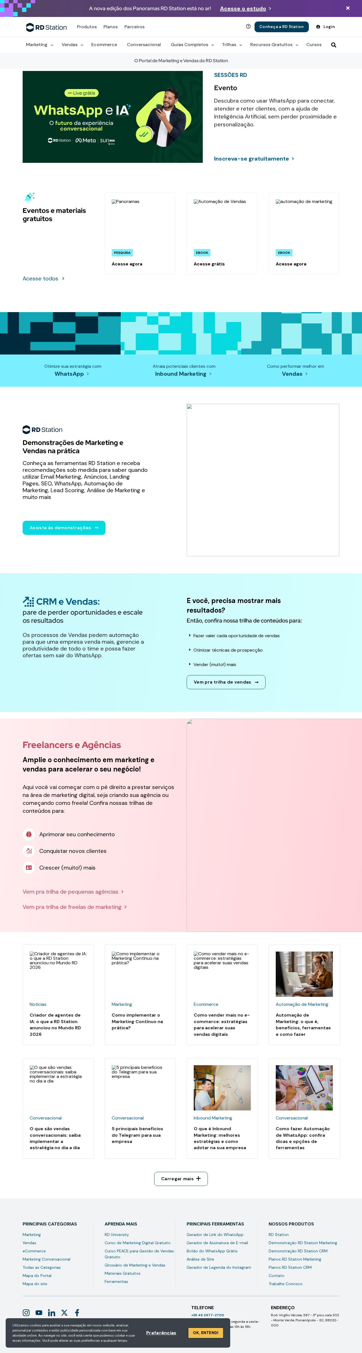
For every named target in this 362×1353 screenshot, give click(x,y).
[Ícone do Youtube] (38, 1312)
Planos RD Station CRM (290, 1267)
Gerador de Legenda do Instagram (219, 1267)
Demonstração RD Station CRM (298, 1250)
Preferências (161, 1333)
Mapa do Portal (37, 1275)
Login (329, 26)
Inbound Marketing (180, 373)
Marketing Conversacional (46, 1259)
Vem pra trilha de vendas (222, 682)
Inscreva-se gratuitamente (251, 158)
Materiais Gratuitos (123, 1273)
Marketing (32, 1234)
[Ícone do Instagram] (26, 1312)
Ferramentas (116, 1281)
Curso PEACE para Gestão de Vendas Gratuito (139, 1253)
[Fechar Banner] (348, 9)
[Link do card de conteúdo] (140, 233)
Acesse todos (40, 278)
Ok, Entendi (206, 1332)
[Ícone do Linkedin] (51, 1312)
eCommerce (34, 1250)
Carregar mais (177, 1179)
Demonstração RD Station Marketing (303, 1242)
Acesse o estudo (243, 8)
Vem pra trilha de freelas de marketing (72, 907)
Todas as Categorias (42, 1267)
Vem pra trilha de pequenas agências (70, 891)
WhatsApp (69, 373)
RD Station (279, 1234)
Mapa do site (35, 1283)
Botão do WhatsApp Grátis (212, 1250)
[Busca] (333, 45)
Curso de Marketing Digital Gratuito (138, 1242)
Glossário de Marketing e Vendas (135, 1265)
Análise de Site (200, 1259)
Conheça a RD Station (281, 26)
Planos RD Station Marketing (295, 1259)
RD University (117, 1234)
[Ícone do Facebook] (77, 1312)
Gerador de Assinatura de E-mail (217, 1242)
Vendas (292, 373)
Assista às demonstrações (60, 528)
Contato (277, 1275)
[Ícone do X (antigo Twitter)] (64, 1312)
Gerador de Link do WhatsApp (215, 1234)
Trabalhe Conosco (286, 1283)
